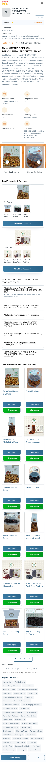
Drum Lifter (7, 693)
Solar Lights (20, 742)
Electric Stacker (19, 693)
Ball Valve (6, 738)
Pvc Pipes (36, 746)
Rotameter (28, 697)
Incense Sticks (8, 742)
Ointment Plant (21, 731)
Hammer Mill (24, 708)
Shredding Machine (10, 708)
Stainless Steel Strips (29, 723)
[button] (39, 17)
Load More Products (23, 659)
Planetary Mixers (36, 731)
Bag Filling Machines (10, 727)
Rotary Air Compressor (22, 701)
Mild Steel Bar (20, 720)
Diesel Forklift (31, 712)
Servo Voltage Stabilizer (11, 686)
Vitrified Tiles (7, 746)
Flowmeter (7, 701)
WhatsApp (13, 410)
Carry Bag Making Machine (27, 689)
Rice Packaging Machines (31, 705)
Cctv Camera (30, 735)
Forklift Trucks (20, 682)
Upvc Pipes (22, 750)
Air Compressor (36, 738)
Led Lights (19, 735)
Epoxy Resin (7, 720)
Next (39, 162)
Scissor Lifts (32, 693)
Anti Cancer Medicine (20, 738)
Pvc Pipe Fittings (9, 750)
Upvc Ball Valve (34, 750)
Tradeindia (5, 673)
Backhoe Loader (9, 689)
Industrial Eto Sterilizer (11, 705)
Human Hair (7, 682)
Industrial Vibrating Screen (12, 697)
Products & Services (24, 43)
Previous (7, 162)
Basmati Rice (27, 686)
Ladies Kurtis (7, 735)
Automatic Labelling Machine (13, 712)
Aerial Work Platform (10, 716)
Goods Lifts (32, 742)
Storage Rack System (28, 716)
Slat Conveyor (8, 731)
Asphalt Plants (26, 727)
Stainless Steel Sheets (11, 723)
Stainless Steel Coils (22, 746)
